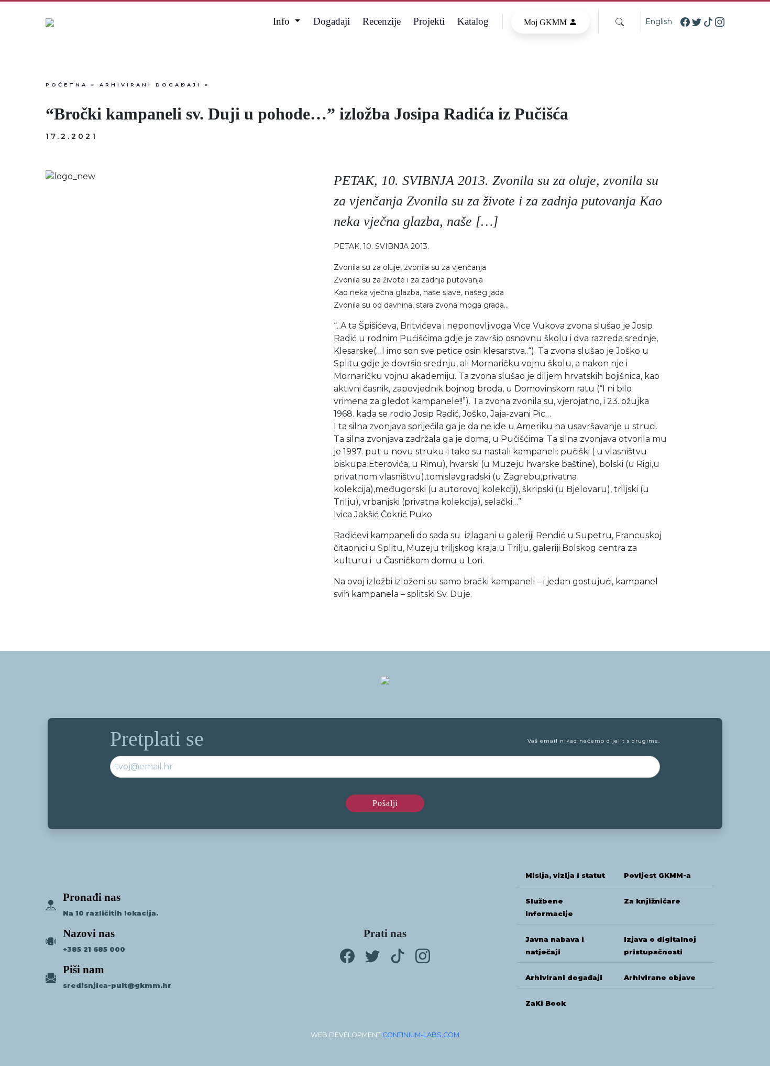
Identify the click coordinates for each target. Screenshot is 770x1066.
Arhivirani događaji (150, 85)
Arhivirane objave (660, 978)
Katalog (473, 21)
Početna (66, 85)
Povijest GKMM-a (657, 875)
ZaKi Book (545, 1003)
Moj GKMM (546, 22)
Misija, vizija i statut (565, 875)
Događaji (331, 21)
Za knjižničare (652, 901)
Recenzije (381, 21)
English (658, 21)
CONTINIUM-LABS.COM (420, 1035)
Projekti (429, 21)
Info (282, 21)
